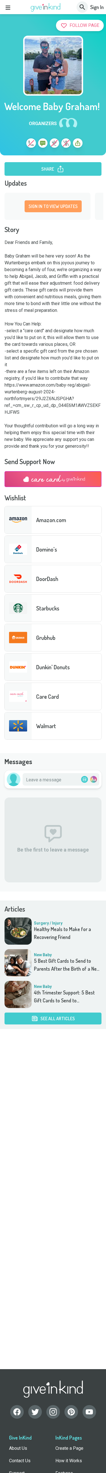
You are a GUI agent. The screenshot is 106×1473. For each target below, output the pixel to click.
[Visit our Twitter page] (35, 1412)
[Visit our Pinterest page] (71, 1412)
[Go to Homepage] (45, 7)
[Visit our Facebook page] (17, 1412)
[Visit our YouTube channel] (89, 1412)
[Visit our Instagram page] (53, 1412)
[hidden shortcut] (17, 144)
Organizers (43, 123)
